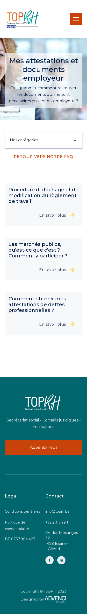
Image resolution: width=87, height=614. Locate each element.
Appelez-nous (43, 447)
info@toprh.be (57, 511)
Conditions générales (22, 511)
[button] (76, 19)
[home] (23, 19)
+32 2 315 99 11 (57, 522)
